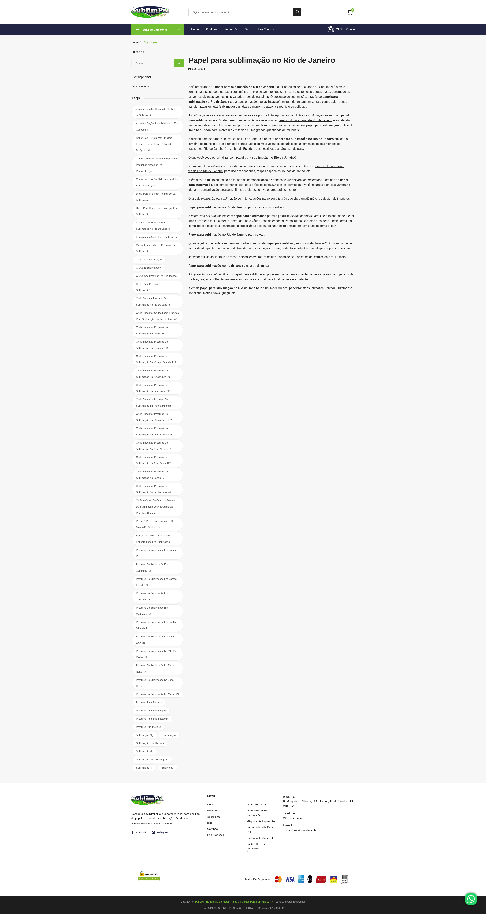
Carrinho (212, 828)
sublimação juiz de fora (150, 743)
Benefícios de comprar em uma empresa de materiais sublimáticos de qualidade (156, 144)
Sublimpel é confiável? (260, 837)
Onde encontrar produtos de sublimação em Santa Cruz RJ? (154, 417)
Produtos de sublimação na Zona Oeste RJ (155, 683)
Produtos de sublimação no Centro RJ (157, 694)
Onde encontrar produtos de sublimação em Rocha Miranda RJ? (156, 402)
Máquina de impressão (261, 821)
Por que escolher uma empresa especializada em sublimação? (154, 538)
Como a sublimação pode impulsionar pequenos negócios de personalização (157, 165)
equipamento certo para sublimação (156, 237)
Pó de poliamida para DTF (260, 829)
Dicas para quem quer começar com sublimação (157, 211)
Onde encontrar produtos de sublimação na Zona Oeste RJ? (154, 460)
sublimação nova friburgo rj (152, 759)
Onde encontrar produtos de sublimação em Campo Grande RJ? (156, 359)
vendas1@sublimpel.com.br (300, 829)
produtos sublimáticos (148, 727)
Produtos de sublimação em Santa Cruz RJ (155, 639)
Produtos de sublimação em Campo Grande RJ (156, 582)
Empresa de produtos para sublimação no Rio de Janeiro (153, 225)
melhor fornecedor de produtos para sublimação (156, 248)
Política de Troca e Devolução (258, 846)
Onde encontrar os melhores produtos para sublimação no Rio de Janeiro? (157, 316)
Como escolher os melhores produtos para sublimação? (157, 182)
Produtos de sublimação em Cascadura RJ (152, 596)
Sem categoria (140, 86)
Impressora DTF (256, 804)
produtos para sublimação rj (152, 718)
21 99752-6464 (345, 29)
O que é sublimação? (148, 267)
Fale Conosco (266, 29)
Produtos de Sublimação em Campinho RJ (152, 567)
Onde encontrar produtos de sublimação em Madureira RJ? (153, 388)
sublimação (169, 735)
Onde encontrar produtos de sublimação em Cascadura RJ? (153, 373)
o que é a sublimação (149, 259)
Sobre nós (231, 29)
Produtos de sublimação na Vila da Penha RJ (156, 654)
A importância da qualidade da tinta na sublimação (155, 112)
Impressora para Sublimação (257, 813)
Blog (247, 29)
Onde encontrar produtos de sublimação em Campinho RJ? (153, 344)
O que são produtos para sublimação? (150, 287)
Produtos (211, 29)
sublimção (167, 767)
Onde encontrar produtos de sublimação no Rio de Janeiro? (153, 489)
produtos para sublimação (151, 710)
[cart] (351, 12)
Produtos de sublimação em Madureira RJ (152, 610)
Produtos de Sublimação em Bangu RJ (156, 553)
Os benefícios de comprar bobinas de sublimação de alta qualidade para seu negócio (155, 506)
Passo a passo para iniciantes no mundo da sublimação (155, 524)
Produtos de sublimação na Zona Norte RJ (155, 668)
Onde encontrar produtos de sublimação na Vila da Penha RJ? (155, 431)
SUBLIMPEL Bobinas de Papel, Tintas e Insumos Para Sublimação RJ (234, 901)
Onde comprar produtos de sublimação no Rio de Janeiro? (153, 301)
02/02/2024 (198, 68)
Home (195, 29)
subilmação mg (144, 735)
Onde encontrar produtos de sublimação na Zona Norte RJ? (153, 445)
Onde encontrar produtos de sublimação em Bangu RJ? (152, 330)
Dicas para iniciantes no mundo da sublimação (155, 196)
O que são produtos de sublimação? (157, 275)
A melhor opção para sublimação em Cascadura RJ (157, 126)
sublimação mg (144, 751)
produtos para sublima (149, 702)
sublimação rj (144, 767)
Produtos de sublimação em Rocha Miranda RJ (156, 625)
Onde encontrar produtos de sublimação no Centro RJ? (152, 474)
